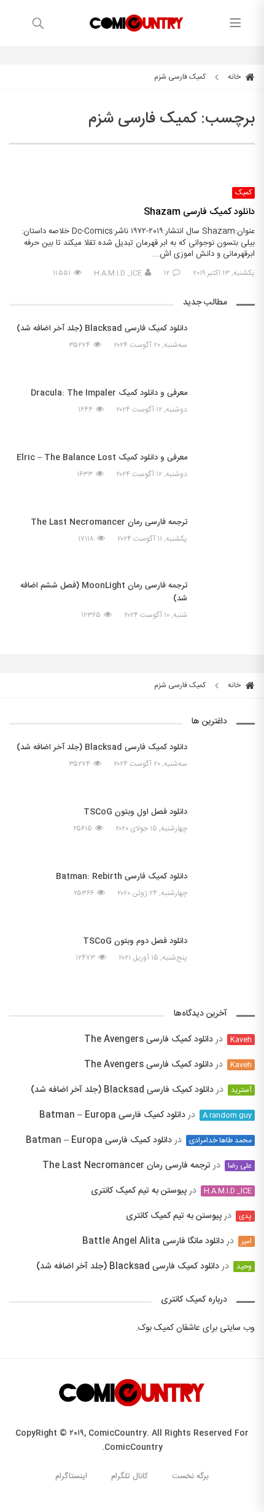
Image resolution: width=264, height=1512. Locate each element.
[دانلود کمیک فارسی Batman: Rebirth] (227, 893)
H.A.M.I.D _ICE (118, 273)
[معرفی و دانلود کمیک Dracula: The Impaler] (227, 409)
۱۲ (166, 273)
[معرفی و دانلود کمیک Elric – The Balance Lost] (227, 474)
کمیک (243, 193)
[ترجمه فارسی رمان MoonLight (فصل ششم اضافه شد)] (227, 609)
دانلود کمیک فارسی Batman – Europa (112, 1115)
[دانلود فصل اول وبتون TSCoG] (227, 823)
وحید (244, 1266)
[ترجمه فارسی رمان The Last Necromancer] (227, 533)
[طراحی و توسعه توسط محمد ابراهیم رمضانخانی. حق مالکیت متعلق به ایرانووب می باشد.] (132, 1504)
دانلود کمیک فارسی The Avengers (148, 1039)
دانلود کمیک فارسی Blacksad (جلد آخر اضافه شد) (122, 1090)
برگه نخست (190, 1476)
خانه (235, 77)
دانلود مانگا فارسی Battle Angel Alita (153, 1241)
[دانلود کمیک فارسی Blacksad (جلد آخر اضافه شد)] (227, 345)
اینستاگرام (71, 1476)
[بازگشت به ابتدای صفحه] (10, 1501)
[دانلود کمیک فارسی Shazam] (132, 169)
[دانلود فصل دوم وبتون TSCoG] (227, 952)
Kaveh (241, 1039)
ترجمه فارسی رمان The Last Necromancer (126, 1165)
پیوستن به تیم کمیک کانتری (139, 1191)
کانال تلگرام (129, 1476)
